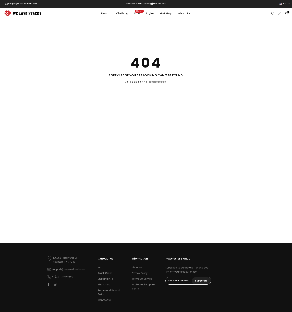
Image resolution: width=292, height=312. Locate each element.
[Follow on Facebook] (48, 284)
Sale (138, 13)
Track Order (105, 273)
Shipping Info (105, 279)
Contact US (104, 300)
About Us (184, 13)
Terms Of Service (142, 279)
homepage (157, 81)
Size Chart (104, 284)
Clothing (122, 13)
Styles (150, 13)
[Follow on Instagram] (55, 284)
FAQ (100, 267)
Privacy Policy (140, 273)
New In (105, 13)
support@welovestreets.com (23, 3)
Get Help (166, 13)
